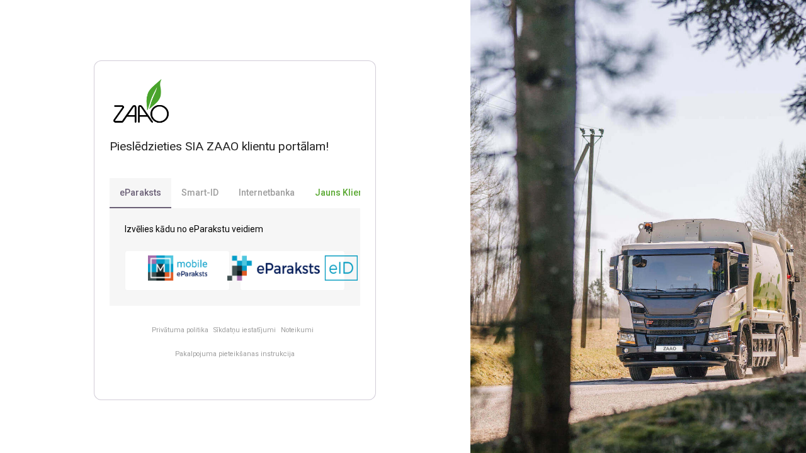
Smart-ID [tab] (200, 192)
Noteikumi (297, 330)
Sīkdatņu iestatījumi (244, 330)
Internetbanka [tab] (267, 192)
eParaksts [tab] (140, 192)
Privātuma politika (180, 330)
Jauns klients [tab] (343, 192)
